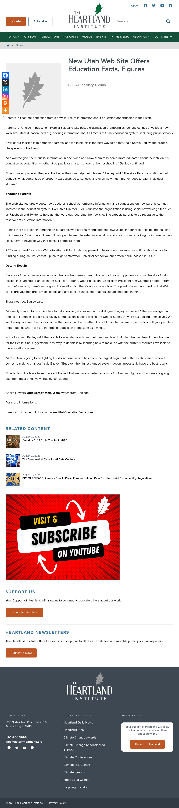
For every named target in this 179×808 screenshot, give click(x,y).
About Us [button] (140, 36)
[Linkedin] (5, 89)
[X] (5, 82)
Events (101, 36)
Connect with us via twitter (154, 5)
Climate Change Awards (79, 737)
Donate (15, 21)
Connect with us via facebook (145, 5)
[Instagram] (5, 96)
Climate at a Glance (76, 764)
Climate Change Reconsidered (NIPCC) (84, 747)
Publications (49, 36)
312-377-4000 (16, 737)
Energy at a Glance (76, 779)
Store (134, 6)
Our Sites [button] (162, 36)
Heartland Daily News (78, 722)
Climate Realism (74, 772)
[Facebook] (5, 75)
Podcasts (70, 36)
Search (168, 21)
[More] (5, 110)
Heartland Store (74, 730)
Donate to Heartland (24, 612)
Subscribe (40, 21)
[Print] (5, 103)
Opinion (30, 36)
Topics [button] (12, 36)
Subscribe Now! (21, 653)
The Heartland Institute (89, 15)
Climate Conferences (77, 757)
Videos (87, 36)
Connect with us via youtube (162, 5)
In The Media (120, 36)
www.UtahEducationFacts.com (71, 412)
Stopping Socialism (76, 787)
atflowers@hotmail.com (43, 393)
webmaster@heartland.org (24, 741)
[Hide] (3, 117)
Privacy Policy (57, 803)
